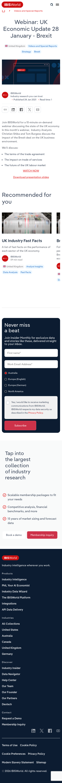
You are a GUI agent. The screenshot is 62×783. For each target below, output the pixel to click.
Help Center (9, 680)
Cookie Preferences (13, 754)
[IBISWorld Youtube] (58, 731)
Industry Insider (11, 668)
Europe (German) (17, 385)
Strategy (26, 51)
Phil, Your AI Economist (16, 585)
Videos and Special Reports (28, 10)
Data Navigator (11, 674)
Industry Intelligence (14, 579)
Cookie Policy (28, 745)
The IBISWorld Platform (16, 598)
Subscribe (20, 425)
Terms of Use (9, 745)
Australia (12, 372)
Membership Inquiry (13, 724)
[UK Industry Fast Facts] (27, 232)
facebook (21, 109)
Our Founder (9, 692)
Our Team (7, 686)
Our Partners (9, 698)
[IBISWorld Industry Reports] (12, 6)
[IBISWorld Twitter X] (42, 731)
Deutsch (7, 704)
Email (37, 109)
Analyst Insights (34, 266)
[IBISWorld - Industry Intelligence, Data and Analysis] (10, 558)
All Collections (11, 624)
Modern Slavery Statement (18, 762)
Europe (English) (17, 379)
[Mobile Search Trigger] (51, 4)
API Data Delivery (12, 610)
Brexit (37, 51)
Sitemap (41, 762)
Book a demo (14, 535)
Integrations (9, 604)
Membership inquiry (42, 535)
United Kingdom (16, 46)
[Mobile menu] (57, 6)
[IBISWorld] (5, 259)
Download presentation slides (31, 177)
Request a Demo (12, 718)
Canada (6, 642)
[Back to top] (55, 776)
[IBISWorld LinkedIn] (33, 731)
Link (5, 109)
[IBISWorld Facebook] (50, 731)
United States (10, 630)
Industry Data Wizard (14, 592)
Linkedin (13, 109)
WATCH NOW (31, 170)
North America (15, 391)
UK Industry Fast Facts (22, 241)
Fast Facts (26, 272)
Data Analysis (10, 272)
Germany (7, 654)
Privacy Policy (35, 412)
